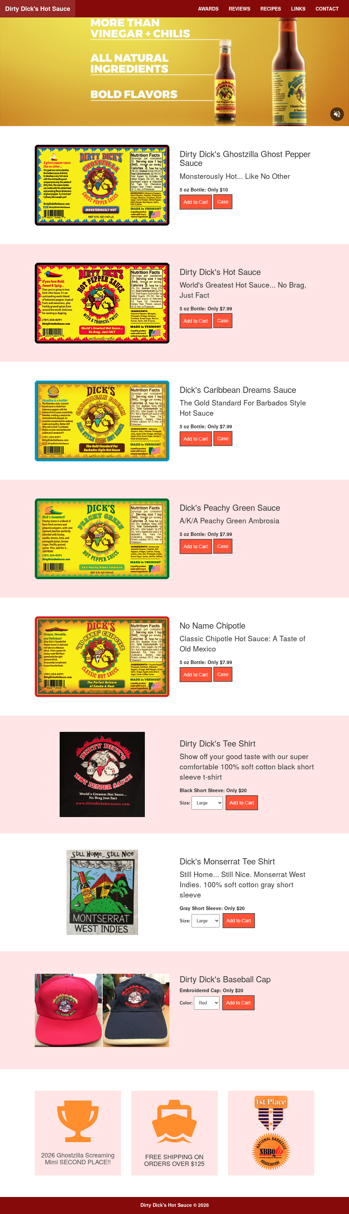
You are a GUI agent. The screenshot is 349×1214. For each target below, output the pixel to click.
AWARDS (208, 8)
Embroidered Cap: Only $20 (211, 990)
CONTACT (327, 8)
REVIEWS (239, 8)
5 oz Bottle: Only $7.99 (206, 308)
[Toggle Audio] (337, 114)
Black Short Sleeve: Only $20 (213, 790)
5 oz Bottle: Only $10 (204, 189)
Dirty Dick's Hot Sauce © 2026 (174, 1204)
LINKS (298, 8)
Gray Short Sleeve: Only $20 (212, 908)
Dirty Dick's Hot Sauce (37, 8)
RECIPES (270, 8)
